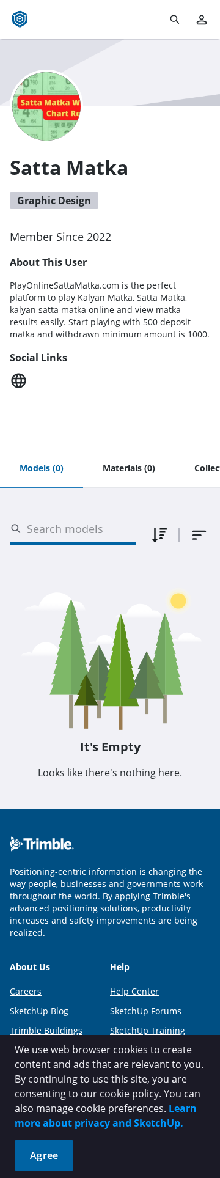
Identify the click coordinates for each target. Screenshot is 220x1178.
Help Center (134, 991)
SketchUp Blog (39, 1011)
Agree (44, 1155)
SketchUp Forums (146, 1011)
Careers (26, 991)
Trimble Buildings (46, 1030)
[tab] (41, 469)
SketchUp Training (147, 1030)
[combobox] (199, 535)
